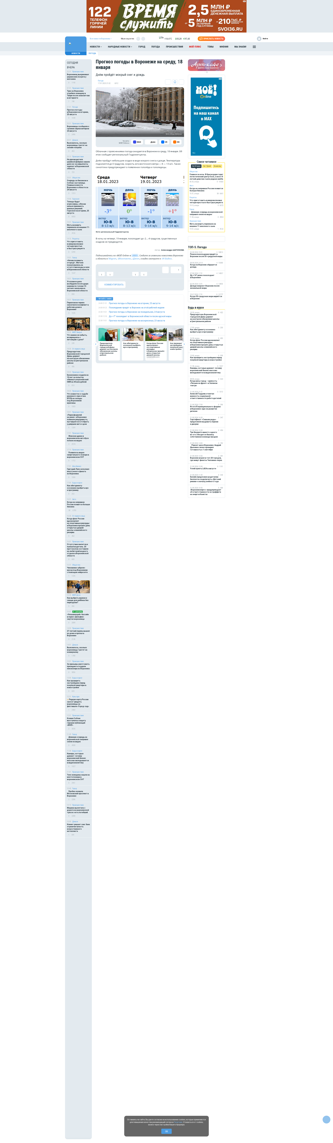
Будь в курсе (77, 483)
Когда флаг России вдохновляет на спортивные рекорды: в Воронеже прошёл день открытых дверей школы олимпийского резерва (78, 525)
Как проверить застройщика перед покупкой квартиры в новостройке (76, 684)
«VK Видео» (166, 258)
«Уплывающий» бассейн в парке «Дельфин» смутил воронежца (78, 616)
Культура (75, 697)
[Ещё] (254, 47)
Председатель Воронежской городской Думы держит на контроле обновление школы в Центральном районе (78, 357)
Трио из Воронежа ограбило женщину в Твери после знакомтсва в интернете (78, 94)
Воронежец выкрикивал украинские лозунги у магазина (78, 76)
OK (166, 1131)
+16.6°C (168, 38)
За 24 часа (196, 166)
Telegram (112, 258)
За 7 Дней (207, 166)
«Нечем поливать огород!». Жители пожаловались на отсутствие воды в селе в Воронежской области (78, 265)
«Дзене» (136, 258)
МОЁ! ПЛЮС (195, 46)
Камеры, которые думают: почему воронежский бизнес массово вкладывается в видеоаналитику (78, 758)
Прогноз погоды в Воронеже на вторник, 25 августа (78, 112)
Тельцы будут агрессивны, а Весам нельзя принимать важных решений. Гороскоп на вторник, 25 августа (78, 207)
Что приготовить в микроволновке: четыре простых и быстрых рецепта (76, 245)
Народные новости (119, 46)
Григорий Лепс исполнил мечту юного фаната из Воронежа (78, 471)
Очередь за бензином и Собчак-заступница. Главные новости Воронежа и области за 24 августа (77, 185)
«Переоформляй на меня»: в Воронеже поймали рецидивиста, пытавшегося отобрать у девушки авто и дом (78, 419)
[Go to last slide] (96, 344)
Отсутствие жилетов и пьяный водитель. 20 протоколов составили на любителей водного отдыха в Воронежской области (77, 550)
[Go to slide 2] (207, 72)
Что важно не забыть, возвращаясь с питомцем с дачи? (77, 337)
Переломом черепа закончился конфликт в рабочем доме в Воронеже (78, 306)
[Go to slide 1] (205, 72)
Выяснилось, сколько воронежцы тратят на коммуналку (77, 649)
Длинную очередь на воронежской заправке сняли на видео (77, 739)
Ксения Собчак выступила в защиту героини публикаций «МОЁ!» (76, 721)
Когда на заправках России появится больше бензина (78, 504)
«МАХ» (135, 255)
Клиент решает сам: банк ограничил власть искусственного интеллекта (78, 827)
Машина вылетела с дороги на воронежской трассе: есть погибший (78, 810)
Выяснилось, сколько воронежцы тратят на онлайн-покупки (77, 145)
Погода (155, 46)
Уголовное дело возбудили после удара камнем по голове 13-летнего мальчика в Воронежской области (77, 286)
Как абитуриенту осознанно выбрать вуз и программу (77, 488)
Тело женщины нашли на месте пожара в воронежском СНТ (78, 777)
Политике (178, 1122)
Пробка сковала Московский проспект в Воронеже (78, 793)
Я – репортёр (77, 612)
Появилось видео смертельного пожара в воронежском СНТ (78, 454)
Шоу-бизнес (76, 466)
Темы (210, 46)
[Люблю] (118, 271)
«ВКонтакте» (124, 258)
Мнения (224, 46)
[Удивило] (127, 271)
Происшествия (174, 46)
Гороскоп (75, 199)
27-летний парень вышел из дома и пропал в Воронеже (78, 633)
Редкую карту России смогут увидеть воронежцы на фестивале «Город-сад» (78, 702)
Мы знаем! (240, 46)
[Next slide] (184, 344)
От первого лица (78, 349)
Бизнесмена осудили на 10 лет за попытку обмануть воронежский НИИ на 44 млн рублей (77, 378)
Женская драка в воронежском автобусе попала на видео (78, 438)
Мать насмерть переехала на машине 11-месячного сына (78, 227)
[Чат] (326, 1119)
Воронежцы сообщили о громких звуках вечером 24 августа (78, 128)
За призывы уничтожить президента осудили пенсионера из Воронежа (78, 666)
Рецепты (75, 239)
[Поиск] (263, 47)
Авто (74, 499)
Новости (95, 46)
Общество (76, 178)
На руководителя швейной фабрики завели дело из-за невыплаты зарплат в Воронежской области (78, 164)
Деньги (75, 140)
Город (141, 46)
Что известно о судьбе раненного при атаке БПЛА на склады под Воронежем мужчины (77, 398)
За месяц (217, 166)
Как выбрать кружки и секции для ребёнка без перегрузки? (77, 600)
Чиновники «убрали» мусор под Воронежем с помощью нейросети (77, 570)
